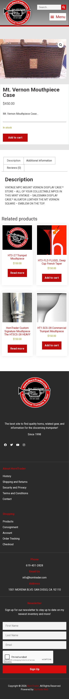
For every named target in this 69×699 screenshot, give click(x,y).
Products (8, 521)
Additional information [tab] (39, 160)
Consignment (10, 527)
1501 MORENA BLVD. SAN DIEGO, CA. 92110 (34, 589)
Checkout (8, 544)
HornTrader (33, 686)
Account (7, 532)
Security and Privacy (14, 487)
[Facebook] (5, 445)
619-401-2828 (34, 565)
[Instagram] (24, 445)
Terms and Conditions (15, 493)
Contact (7, 499)
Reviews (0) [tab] (14, 167)
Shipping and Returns (15, 481)
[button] (57, 16)
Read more (17, 272)
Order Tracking (11, 538)
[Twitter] (11, 445)
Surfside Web (41, 689)
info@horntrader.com (34, 577)
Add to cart (15, 137)
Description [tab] (13, 160)
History (7, 476)
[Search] (63, 7)
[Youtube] (17, 445)
